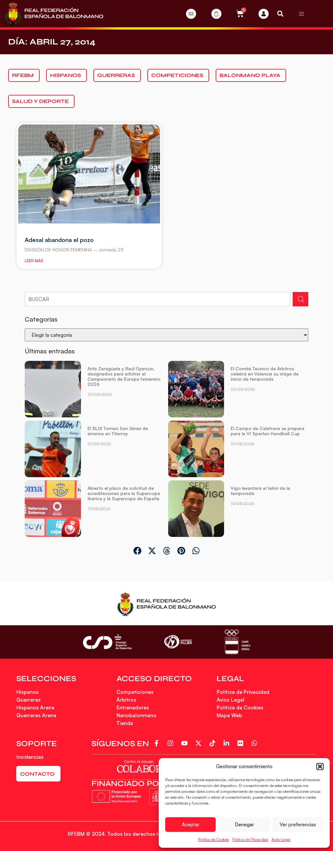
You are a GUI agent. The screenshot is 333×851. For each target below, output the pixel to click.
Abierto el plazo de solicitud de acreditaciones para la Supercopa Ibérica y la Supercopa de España (123, 493)
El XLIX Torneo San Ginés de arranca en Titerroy (117, 431)
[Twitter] (199, 743)
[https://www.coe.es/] (237, 642)
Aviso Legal (281, 839)
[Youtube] (185, 743)
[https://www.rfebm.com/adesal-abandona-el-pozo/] (89, 173)
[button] (320, 766)
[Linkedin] (227, 743)
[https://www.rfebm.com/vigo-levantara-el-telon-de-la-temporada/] (196, 508)
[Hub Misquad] (264, 14)
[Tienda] (216, 14)
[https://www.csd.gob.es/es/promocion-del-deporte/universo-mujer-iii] (178, 642)
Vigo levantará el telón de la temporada (260, 490)
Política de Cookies (213, 839)
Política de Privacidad (250, 839)
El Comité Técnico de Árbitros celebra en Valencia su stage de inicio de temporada (265, 374)
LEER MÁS (34, 260)
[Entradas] (191, 14)
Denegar (244, 824)
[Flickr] (241, 743)
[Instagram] (171, 743)
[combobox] (157, 299)
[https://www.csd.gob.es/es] (107, 641)
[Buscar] (300, 299)
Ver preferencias (298, 824)
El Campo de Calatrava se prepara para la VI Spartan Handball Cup (267, 431)
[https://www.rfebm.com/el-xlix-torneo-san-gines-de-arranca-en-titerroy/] (53, 449)
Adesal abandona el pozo (59, 239)
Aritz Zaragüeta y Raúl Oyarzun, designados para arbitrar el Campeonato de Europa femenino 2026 (123, 376)
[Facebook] (157, 743)
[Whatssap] (255, 743)
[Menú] (301, 13)
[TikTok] (213, 743)
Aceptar (190, 824)
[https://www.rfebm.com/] (54, 14)
